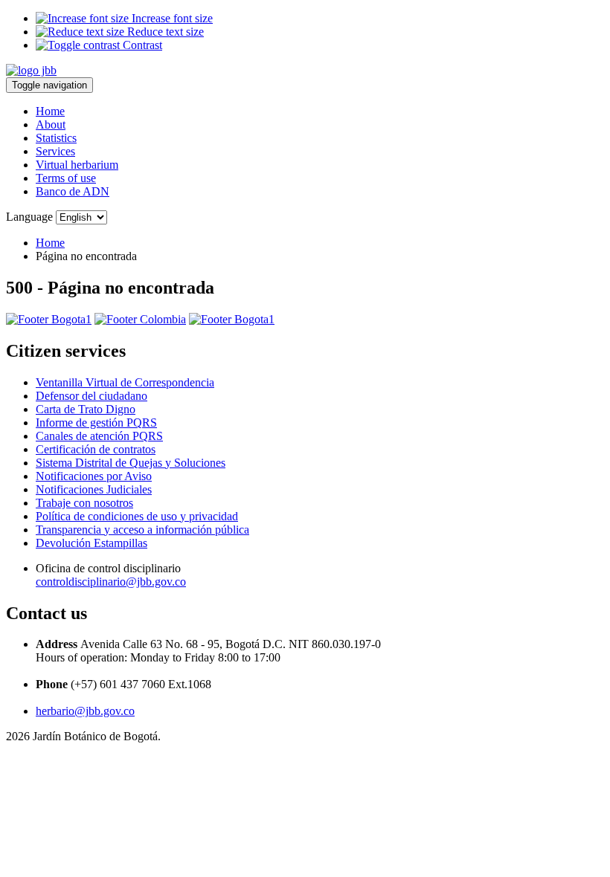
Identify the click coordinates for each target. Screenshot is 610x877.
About (50, 124)
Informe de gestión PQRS (96, 422)
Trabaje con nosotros (84, 502)
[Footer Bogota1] (49, 319)
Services (55, 151)
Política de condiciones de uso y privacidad (137, 516)
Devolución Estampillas (91, 543)
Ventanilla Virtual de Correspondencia (125, 382)
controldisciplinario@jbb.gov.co (111, 581)
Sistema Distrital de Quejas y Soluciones (130, 462)
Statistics (56, 138)
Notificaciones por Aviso (94, 476)
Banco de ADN (72, 191)
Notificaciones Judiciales (94, 489)
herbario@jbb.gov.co (85, 711)
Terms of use (66, 178)
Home (50, 111)
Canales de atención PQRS (99, 436)
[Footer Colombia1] (231, 319)
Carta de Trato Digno (85, 409)
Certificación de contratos (95, 449)
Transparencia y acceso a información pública (142, 529)
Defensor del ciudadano (91, 395)
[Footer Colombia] (140, 319)
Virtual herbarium (77, 164)
